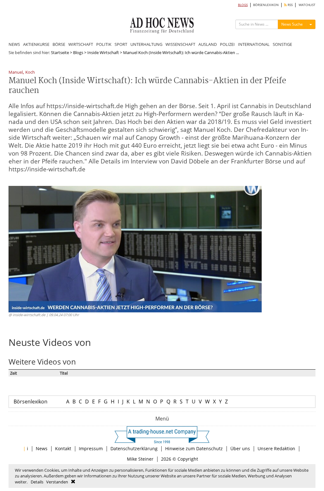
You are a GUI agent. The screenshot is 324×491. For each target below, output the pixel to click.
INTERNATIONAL (254, 44)
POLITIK (103, 44)
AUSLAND (207, 44)
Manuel (16, 72)
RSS (290, 5)
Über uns (240, 448)
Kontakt (63, 448)
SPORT (121, 44)
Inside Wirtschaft (103, 52)
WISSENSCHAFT (180, 44)
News (41, 448)
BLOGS (243, 5)
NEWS (14, 44)
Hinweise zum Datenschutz (194, 448)
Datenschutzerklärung (134, 448)
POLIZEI (227, 44)
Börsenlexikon (30, 401)
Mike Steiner (140, 459)
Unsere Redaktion (276, 448)
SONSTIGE (282, 44)
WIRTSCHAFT (80, 44)
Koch (30, 72)
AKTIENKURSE (36, 44)
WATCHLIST (307, 5)
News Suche (292, 24)
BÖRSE (59, 44)
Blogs (78, 52)
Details (37, 482)
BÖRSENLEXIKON (266, 5)
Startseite (60, 52)
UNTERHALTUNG (146, 44)
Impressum (91, 448)
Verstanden (57, 482)
